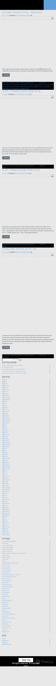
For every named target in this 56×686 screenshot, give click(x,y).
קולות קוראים (6, 612)
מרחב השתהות (6, 596)
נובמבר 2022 (5, 464)
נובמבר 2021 (5, 486)
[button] (20, 359)
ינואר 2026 (5, 392)
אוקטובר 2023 (6, 443)
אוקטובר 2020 (6, 511)
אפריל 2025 (5, 407)
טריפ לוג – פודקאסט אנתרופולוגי (11, 575)
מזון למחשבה (5, 589)
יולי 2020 (4, 517)
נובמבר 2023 (5, 441)
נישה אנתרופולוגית (7, 600)
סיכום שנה (36, 87)
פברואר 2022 (5, 480)
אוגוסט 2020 (5, 515)
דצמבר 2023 (5, 439)
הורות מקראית (6, 567)
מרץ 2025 (4, 409)
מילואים (15, 85)
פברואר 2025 (5, 411)
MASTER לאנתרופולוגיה (8, 542)
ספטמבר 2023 (6, 445)
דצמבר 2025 (5, 394)
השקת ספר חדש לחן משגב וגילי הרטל (12, 365)
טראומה (8, 83)
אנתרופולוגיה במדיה (7, 545)
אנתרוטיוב (5, 543)
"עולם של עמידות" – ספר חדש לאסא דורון (13, 369)
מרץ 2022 (4, 478)
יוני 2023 (4, 450)
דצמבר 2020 (5, 507)
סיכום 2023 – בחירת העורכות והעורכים (22, 12)
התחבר (4, 638)
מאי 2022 (4, 474)
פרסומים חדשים (6, 608)
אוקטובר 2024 (6, 419)
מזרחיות (25, 85)
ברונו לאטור (5, 559)
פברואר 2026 (5, 390)
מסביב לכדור (5, 593)
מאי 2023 (4, 452)
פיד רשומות (5, 640)
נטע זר (3, 598)
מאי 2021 (4, 498)
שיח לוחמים (5, 357)
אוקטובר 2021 (6, 488)
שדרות (4, 168)
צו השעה (4, 610)
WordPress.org (6, 644)
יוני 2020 (4, 519)
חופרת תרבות (5, 573)
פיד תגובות (5, 642)
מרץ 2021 (4, 502)
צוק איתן (4, 355)
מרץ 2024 (4, 433)
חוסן (29, 166)
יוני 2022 (4, 472)
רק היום (4, 620)
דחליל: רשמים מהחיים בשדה (10, 563)
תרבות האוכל (5, 632)
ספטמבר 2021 (6, 490)
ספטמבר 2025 (6, 399)
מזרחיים (21, 85)
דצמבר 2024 (5, 415)
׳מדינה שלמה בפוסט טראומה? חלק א (21, 170)
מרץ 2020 (4, 525)
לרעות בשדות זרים (7, 581)
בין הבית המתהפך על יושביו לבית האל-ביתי (13, 371)
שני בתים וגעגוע (6, 628)
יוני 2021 (4, 496)
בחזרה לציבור (5, 555)
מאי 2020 (4, 521)
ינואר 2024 (5, 437)
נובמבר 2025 (5, 395)
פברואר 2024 (5, 435)
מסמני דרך (5, 594)
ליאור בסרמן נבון (38, 85)
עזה (21, 244)
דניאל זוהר (18, 83)
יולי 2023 (4, 448)
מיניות (11, 85)
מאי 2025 (4, 405)
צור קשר (25, 660)
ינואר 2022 (5, 482)
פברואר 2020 (5, 527)
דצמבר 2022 (5, 462)
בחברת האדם (5, 15)
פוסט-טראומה (15, 87)
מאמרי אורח (42, 83)
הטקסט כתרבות (6, 571)
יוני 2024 (4, 427)
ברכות (3, 561)
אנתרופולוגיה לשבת (7, 549)
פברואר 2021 (5, 503)
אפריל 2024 (5, 431)
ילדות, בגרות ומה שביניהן (9, 577)
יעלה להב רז (46, 85)
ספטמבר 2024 (6, 421)
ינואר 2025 (5, 413)
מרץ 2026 (4, 388)
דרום (32, 166)
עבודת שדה (23, 87)
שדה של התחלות (6, 89)
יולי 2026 (4, 380)
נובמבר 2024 (5, 417)
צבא (9, 355)
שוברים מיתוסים (6, 622)
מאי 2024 (4, 429)
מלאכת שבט (5, 591)
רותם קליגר (15, 89)
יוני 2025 (4, 403)
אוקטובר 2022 (6, 466)
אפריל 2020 (5, 523)
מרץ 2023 (4, 456)
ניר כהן (42, 87)
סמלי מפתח (30, 87)
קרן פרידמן (21, 89)
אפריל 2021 (5, 500)
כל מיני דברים (6, 579)
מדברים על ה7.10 (6, 585)
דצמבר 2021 (5, 484)
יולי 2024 (4, 425)
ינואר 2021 (5, 505)
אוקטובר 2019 (6, 535)
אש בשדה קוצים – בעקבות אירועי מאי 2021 (14, 553)
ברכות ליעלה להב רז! (7, 367)
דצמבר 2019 (5, 531)
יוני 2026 (4, 382)
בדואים (23, 83)
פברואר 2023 (5, 458)
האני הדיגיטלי (6, 565)
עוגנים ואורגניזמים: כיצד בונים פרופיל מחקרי (14, 373)
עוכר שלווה (5, 606)
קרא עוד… (6, 75)
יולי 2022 (4, 470)
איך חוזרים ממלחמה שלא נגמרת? (19, 249)
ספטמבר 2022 (6, 468)
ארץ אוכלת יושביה (7, 551)
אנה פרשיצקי (29, 83)
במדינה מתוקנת (6, 557)
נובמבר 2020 (5, 509)
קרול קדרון (8, 87)
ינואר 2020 (5, 529)
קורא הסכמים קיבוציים (8, 614)
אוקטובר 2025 (6, 397)
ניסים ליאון (47, 87)
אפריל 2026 (5, 386)
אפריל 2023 (5, 454)
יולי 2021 (4, 494)
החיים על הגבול (6, 569)
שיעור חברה (5, 624)
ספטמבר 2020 (6, 513)
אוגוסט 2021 (5, 492)
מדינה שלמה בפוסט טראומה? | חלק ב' (21, 91)
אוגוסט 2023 (5, 446)
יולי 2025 (4, 401)
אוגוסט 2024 (5, 423)
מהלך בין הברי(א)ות (7, 587)
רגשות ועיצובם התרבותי (8, 618)
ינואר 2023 (5, 460)
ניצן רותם (21, 355)
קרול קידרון (8, 244)
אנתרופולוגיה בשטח (7, 547)
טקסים (13, 83)
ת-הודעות (4, 630)
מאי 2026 (4, 384)
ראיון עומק (43, 166)
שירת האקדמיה (6, 626)
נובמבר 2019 (5, 533)
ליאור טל (30, 85)
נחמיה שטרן (5, 85)
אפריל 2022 (5, 476)
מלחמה (26, 166)
